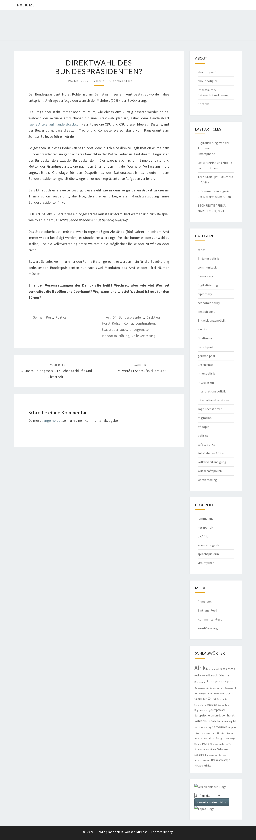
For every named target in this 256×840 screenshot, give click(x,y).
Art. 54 (111, 317)
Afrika (201, 667)
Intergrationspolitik (212, 391)
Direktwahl (154, 317)
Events (202, 329)
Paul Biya (207, 743)
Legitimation (145, 323)
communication (208, 267)
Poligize (25, 4)
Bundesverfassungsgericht (222, 693)
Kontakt (203, 104)
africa (201, 250)
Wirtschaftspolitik (210, 471)
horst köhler (111, 323)
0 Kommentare (121, 80)
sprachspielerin (208, 554)
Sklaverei (222, 749)
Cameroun (200, 699)
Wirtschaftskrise (202, 765)
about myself (207, 72)
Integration (206, 382)
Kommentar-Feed (210, 619)
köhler (128, 323)
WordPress (139, 832)
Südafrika (199, 755)
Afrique (212, 669)
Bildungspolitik (208, 259)
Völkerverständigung (212, 462)
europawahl (217, 710)
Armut (205, 675)
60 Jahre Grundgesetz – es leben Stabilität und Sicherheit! (56, 371)
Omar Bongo (216, 738)
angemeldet (52, 420)
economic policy (209, 303)
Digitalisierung (208, 285)
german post (43, 317)
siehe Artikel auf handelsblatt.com (55, 124)
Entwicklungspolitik (211, 320)
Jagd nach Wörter (210, 409)
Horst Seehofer (212, 721)
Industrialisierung (202, 727)
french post (206, 347)
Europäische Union (206, 715)
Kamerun (218, 727)
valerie (99, 80)
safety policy (206, 444)
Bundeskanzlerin (220, 681)
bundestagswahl (201, 693)
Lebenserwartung (209, 733)
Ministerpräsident (225, 733)
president (217, 744)
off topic (203, 427)
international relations (213, 400)
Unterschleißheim (202, 760)
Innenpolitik (206, 373)
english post (206, 312)
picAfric (203, 536)
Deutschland (223, 705)
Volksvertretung (144, 335)
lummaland (205, 518)
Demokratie (211, 704)
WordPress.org (208, 628)
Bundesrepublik (201, 688)
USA (213, 760)
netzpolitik (205, 527)
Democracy (205, 276)
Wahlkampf (223, 760)
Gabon (222, 715)
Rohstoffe (226, 744)
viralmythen (206, 563)
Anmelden (205, 602)
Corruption (199, 705)
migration (205, 418)
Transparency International (217, 755)
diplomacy (205, 294)
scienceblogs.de (208, 545)
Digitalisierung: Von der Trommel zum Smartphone (213, 148)
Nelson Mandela (201, 738)
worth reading (207, 480)
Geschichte (205, 365)
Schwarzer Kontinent (205, 749)
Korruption (231, 727)
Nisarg (168, 832)
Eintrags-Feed (207, 610)
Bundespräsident (131, 317)
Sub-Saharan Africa (211, 453)
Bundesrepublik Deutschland (223, 688)
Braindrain (200, 682)
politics (60, 317)
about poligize (208, 81)
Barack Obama (218, 675)
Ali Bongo (221, 669)
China (212, 698)
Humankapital (228, 721)
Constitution (222, 699)
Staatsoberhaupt (114, 329)
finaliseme (205, 338)
